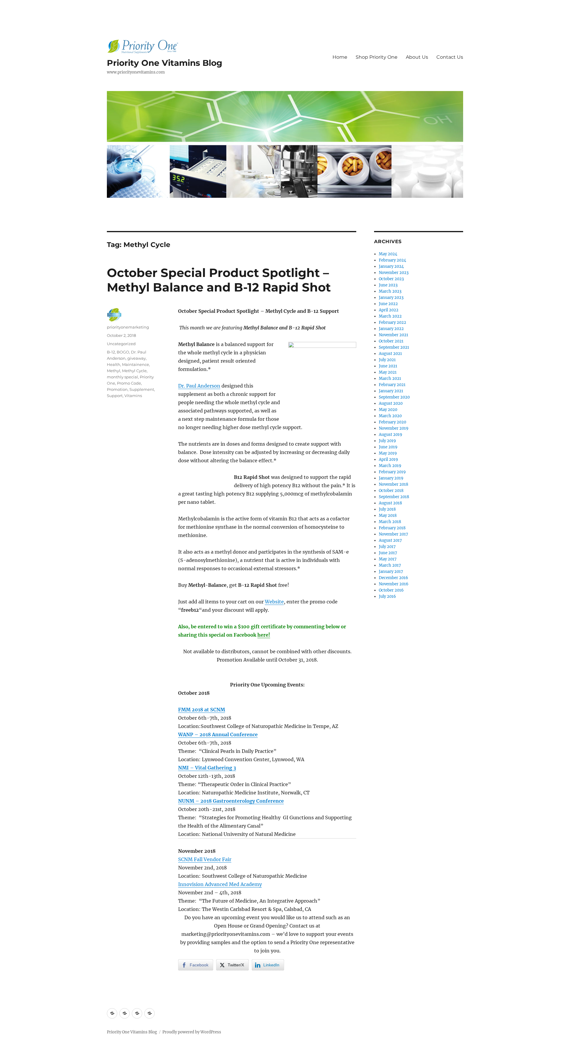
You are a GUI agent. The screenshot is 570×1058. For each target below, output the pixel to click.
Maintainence (135, 364)
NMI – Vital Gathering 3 (207, 768)
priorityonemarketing (128, 327)
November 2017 (393, 534)
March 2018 (390, 521)
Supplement (141, 389)
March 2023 (390, 291)
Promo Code (129, 383)
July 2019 (387, 440)
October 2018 (391, 490)
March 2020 (390, 415)
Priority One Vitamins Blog (164, 63)
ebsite (277, 602)
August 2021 (390, 353)
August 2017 (390, 540)
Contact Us (449, 57)
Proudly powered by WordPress (191, 1032)
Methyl (113, 370)
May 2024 (388, 253)
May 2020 (388, 409)
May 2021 (388, 372)
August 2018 (390, 503)
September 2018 (394, 496)
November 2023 (393, 272)
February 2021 (392, 384)
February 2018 (392, 527)
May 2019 (388, 453)
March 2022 (390, 316)
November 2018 (393, 484)
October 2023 (391, 278)
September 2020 (394, 397)
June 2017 (388, 552)
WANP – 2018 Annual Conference (218, 734)
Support (115, 395)
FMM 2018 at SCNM (201, 710)
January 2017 (391, 571)
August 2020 (391, 403)
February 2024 (392, 260)
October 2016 (391, 590)
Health (113, 364)
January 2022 (391, 328)
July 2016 (387, 596)
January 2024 (391, 266)
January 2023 (391, 297)
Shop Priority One (377, 57)
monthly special (122, 377)
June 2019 (388, 447)
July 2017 (387, 546)
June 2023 (388, 285)
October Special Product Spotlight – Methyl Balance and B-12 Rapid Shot (219, 279)
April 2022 (388, 310)
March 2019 (390, 465)
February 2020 (392, 422)
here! (263, 635)
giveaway (136, 358)
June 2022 (388, 303)
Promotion (117, 389)
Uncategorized (121, 343)
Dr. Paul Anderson (199, 386)
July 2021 (387, 359)
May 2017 (388, 559)
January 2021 (391, 390)
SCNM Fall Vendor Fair (204, 859)
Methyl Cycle (134, 370)
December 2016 (393, 577)
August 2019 (390, 434)
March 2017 (390, 565)
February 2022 (392, 322)
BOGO (123, 352)
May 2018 (388, 515)
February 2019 (392, 471)
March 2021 (390, 378)
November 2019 (393, 428)
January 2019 (391, 478)
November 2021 (393, 334)
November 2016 (393, 584)
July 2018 (387, 509)
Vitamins (133, 395)
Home (339, 57)
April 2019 (388, 459)
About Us (417, 57)
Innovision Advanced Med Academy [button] (220, 884)
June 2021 (388, 366)
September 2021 (394, 347)
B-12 (111, 352)
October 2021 (391, 341)
